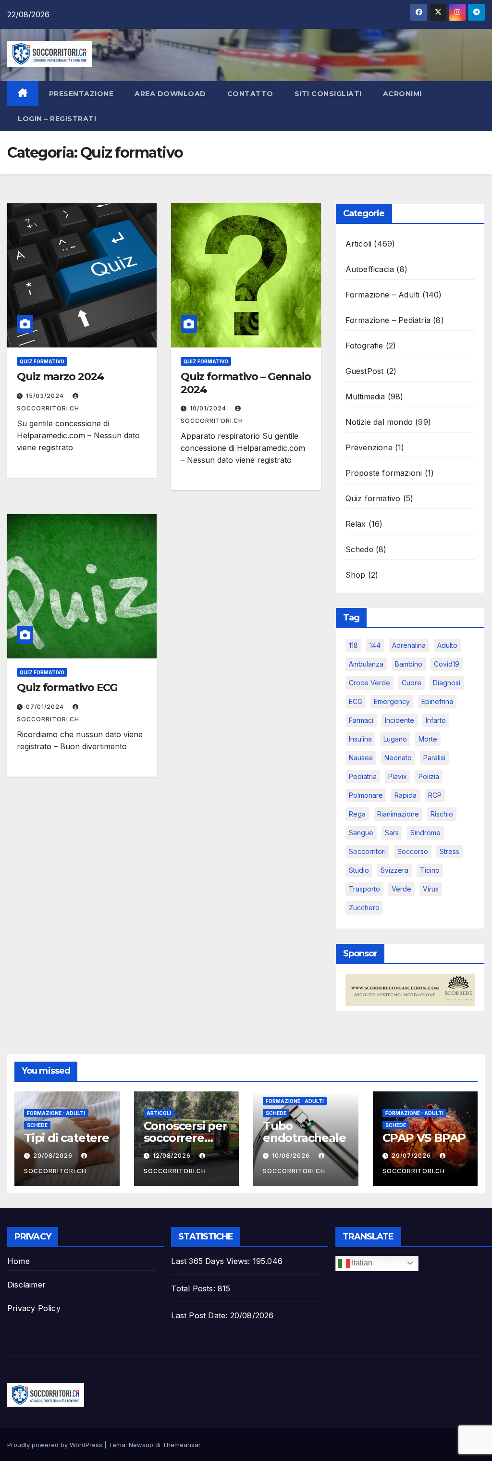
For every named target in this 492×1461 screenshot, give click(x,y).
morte (427, 739)
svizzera (394, 870)
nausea (361, 758)
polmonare (366, 795)
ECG (355, 701)
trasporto (364, 889)
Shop (355, 575)
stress (449, 851)
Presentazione (81, 93)
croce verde (369, 683)
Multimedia (365, 396)
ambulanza (366, 664)
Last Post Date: (200, 1315)
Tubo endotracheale (304, 1132)
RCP (435, 795)
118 (353, 645)
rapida (405, 795)
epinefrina (437, 701)
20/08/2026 (53, 1155)
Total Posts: (194, 1288)
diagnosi (446, 683)
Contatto (250, 93)
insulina (360, 739)
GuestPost (364, 371)
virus (431, 889)
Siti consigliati (328, 93)
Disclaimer (26, 1284)
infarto (436, 720)
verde (401, 889)
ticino (430, 870)
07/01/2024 (46, 706)
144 (375, 645)
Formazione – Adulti (382, 294)
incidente (399, 720)
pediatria (363, 776)
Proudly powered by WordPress (55, 1445)
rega (357, 814)
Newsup (141, 1445)
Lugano (395, 739)
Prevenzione (369, 447)
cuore (411, 683)
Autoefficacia (369, 269)
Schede (359, 549)
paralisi (434, 758)
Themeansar (181, 1445)
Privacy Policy (34, 1308)
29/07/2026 (412, 1155)
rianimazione (398, 814)
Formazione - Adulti (56, 1113)
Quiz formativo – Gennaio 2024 (246, 383)
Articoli (358, 243)
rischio (441, 814)
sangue (361, 833)
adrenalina (409, 645)
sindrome (425, 833)
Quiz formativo (42, 361)
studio (359, 870)
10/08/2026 (292, 1155)
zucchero (364, 908)
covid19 (446, 664)
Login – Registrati (57, 118)
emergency (392, 701)
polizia (428, 776)
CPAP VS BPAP (424, 1138)
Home (18, 1261)
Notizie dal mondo (379, 422)
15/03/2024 (46, 395)
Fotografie (364, 345)
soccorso (412, 851)
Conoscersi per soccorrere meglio (185, 1138)
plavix (397, 776)
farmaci (361, 720)
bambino (408, 664)
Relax (355, 524)
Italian (361, 1263)
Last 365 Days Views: (211, 1261)
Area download (170, 93)
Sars (392, 833)
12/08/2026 (173, 1155)
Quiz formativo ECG (67, 687)
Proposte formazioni (383, 473)
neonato (398, 758)
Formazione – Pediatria (387, 320)
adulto (447, 645)
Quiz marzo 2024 (60, 376)
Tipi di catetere (66, 1138)
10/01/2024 (209, 408)
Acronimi (402, 93)
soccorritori (367, 851)
